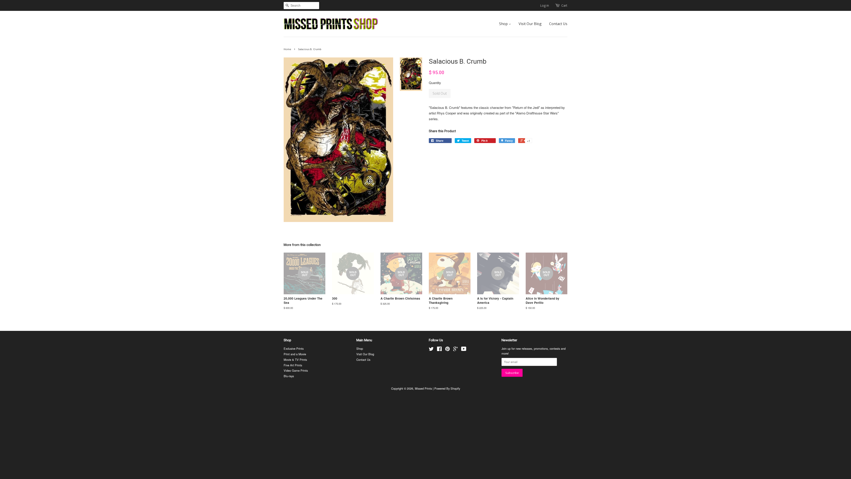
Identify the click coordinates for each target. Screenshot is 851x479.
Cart (564, 5)
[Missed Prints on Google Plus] (455, 349)
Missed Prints (423, 388)
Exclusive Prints (294, 348)
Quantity (435, 82)
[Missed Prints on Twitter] (431, 349)
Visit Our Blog (530, 23)
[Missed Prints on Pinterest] (447, 349)
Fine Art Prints (293, 365)
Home (287, 49)
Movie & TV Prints (295, 359)
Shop (504, 23)
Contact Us (558, 23)
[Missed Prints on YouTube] (463, 349)
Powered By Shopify (447, 388)
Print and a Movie (295, 354)
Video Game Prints (296, 370)
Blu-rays (289, 376)
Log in (544, 5)
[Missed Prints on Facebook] (439, 349)
